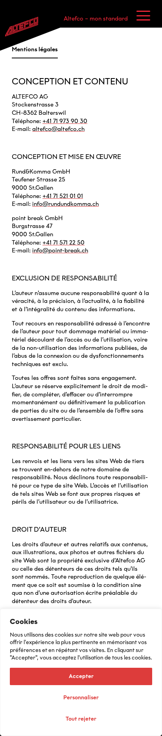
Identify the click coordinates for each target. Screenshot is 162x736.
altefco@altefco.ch (58, 129)
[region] (81, 672)
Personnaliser (81, 697)
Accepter (81, 676)
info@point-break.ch (60, 250)
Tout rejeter (81, 718)
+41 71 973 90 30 (64, 121)
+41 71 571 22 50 (63, 242)
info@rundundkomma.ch (65, 203)
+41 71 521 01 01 (62, 196)
